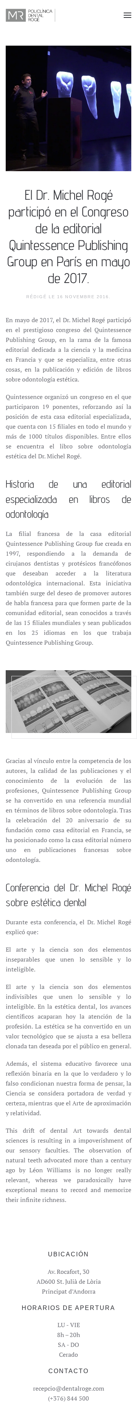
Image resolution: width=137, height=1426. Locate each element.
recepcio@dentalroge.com (68, 1388)
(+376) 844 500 (68, 1398)
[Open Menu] (127, 15)
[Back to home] (30, 15)
